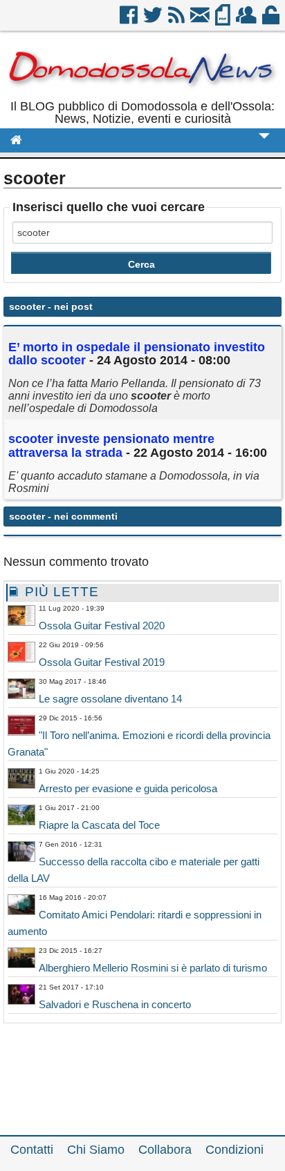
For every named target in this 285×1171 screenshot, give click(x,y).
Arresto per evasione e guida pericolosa (128, 788)
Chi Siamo (96, 1150)
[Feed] (177, 20)
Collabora (165, 1150)
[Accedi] (272, 20)
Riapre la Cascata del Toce (99, 825)
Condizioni (234, 1150)
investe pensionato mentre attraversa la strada (111, 446)
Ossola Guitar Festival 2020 (102, 625)
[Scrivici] (201, 20)
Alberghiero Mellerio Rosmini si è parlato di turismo (153, 968)
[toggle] (264, 145)
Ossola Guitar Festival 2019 (102, 662)
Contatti (31, 1150)
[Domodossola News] (142, 94)
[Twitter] (154, 20)
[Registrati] (247, 20)
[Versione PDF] (223, 20)
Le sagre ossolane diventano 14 (110, 699)
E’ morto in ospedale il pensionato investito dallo (136, 354)
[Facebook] (130, 20)
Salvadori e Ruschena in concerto (115, 1004)
